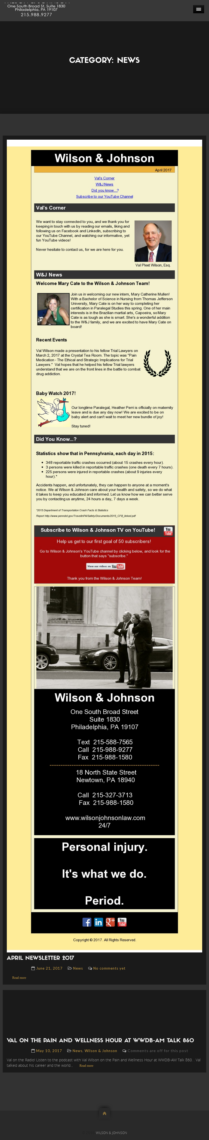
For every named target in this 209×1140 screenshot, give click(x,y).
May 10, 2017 (49, 1051)
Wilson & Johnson (101, 1051)
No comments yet (109, 968)
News (78, 968)
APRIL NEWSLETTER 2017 (40, 958)
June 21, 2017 (49, 968)
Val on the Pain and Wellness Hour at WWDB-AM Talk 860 (100, 1041)
